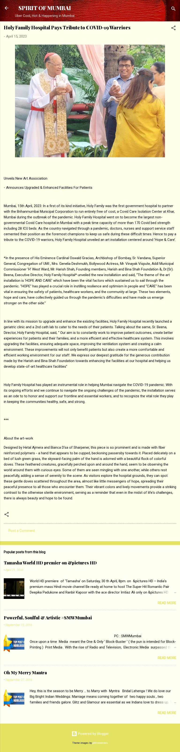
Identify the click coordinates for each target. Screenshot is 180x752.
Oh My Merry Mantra (25, 672)
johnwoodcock (100, 742)
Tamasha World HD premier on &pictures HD (50, 563)
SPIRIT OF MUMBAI (45, 8)
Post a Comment (21, 530)
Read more (167, 603)
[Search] (173, 9)
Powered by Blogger (93, 734)
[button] (173, 28)
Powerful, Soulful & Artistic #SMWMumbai (48, 618)
